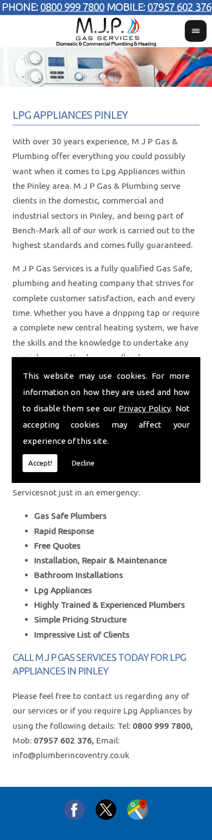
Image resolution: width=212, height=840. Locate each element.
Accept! (40, 463)
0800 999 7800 (72, 7)
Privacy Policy (145, 408)
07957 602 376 (179, 7)
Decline (83, 463)
